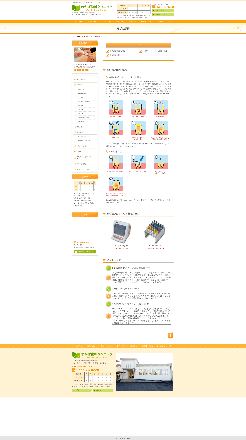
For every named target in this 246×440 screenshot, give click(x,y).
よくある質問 (115, 55)
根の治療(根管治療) (117, 51)
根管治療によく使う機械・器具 (155, 51)
